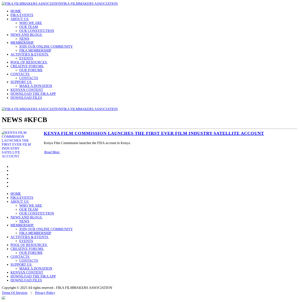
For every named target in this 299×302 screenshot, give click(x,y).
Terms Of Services (14, 293)
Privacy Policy (45, 293)
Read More (52, 152)
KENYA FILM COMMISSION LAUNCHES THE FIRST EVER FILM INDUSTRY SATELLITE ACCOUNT (154, 133)
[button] (20, 19)
